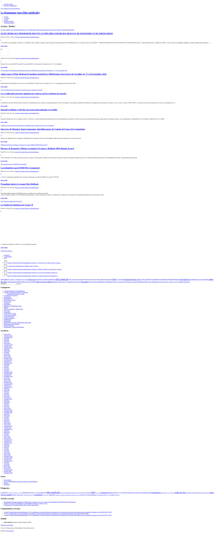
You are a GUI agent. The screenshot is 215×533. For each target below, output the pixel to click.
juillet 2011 (7, 445)
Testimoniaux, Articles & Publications (14, 327)
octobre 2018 (7, 346)
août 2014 (6, 400)
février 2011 (7, 453)
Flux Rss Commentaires (10, 5)
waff (184, 282)
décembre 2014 (8, 399)
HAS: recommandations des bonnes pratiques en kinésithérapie (20, 481)
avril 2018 (6, 354)
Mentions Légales (8, 21)
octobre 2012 (7, 427)
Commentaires (8, 256)
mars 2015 (7, 396)
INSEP (148, 279)
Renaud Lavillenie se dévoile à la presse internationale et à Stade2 (29, 110)
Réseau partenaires (9, 325)
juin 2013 (6, 417)
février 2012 (7, 436)
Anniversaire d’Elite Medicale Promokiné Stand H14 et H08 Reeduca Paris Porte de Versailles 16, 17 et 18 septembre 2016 (53, 74)
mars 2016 (7, 378)
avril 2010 (6, 464)
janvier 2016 (7, 381)
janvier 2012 (7, 438)
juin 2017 (6, 366)
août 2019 (6, 338)
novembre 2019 (8, 335)
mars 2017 (7, 370)
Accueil (6, 17)
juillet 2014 (7, 402)
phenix (55, 282)
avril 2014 (6, 406)
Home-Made (10, 531)
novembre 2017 (8, 360)
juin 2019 (6, 340)
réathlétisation (108, 282)
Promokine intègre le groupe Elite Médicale (20, 184)
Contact (6, 20)
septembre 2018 (8, 348)
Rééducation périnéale (132, 282)
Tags (5, 258)
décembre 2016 (8, 372)
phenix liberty (62, 282)
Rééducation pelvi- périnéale (11, 324)
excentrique (120, 279)
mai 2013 (6, 418)
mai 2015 (6, 393)
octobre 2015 (7, 385)
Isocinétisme (163, 279)
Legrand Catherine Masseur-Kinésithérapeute (27, 37)
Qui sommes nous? (9, 316)
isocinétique (155, 279)
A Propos (6, 18)
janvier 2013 (7, 424)
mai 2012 (6, 435)
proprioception (93, 282)
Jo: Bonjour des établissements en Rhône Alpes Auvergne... (23, 266)
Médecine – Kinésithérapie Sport (12, 306)
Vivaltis (180, 282)
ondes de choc (180, 492)
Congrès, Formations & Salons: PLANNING (16, 292)
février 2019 (7, 343)
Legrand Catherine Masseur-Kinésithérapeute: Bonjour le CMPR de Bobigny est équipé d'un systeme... (34, 269)
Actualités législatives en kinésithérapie (14, 291)
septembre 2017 (8, 363)
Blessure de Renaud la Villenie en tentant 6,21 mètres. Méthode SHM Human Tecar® (37, 148)
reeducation (101, 282)
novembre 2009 (8, 470)
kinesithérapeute (174, 279)
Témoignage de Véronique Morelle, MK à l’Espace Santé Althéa (21, 505)
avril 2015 (6, 394)
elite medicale (62, 279)
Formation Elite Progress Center (15, 294)
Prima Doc (78, 282)
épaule (188, 282)
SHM (145, 282)
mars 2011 (6, 452)
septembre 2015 (8, 387)
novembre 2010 (8, 458)
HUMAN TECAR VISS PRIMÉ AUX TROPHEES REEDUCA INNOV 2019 (25, 503)
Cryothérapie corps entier (21, 279)
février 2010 (7, 467)
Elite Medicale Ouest (90, 279)
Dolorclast (32, 279)
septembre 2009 (8, 473)
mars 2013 (7, 421)
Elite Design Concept (9, 300)
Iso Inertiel (7, 303)
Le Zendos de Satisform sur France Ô (17, 205)
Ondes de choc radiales (44, 282)
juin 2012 (6, 433)
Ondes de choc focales (28, 282)
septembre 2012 (8, 429)
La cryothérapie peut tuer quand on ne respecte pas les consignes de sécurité (33, 93)
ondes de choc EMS (13, 282)
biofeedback (5, 279)
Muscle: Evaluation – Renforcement (13, 309)
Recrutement (7, 321)
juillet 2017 (7, 364)
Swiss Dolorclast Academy (166, 282)
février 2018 (7, 355)
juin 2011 (6, 447)
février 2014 (7, 408)
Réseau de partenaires (119, 282)
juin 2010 (6, 462)
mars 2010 (7, 465)
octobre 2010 (7, 459)
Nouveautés (7, 312)
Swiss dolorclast (153, 282)
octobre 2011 (7, 441)
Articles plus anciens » (7, 251)
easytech (38, 279)
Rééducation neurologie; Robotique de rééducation (17, 322)
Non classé (7, 310)
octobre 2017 (7, 361)
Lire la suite (4, 46)
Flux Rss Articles (8, 4)
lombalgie (205, 279)
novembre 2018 (8, 345)
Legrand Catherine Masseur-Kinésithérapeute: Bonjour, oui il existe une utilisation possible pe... (32, 272)
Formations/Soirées (9, 23)
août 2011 (6, 444)
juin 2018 (6, 352)
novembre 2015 (8, 384)
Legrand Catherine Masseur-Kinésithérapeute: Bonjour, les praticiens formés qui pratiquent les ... (32, 276)
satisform (141, 282)
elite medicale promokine (104, 279)
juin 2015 (6, 391)
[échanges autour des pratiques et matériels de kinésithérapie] (10, 8)
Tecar (175, 282)
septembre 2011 (8, 442)
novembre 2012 (8, 426)
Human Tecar (136, 279)
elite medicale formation (76, 279)
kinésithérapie (185, 279)
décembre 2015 (8, 382)
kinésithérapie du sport (197, 279)
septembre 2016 (8, 376)
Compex (11, 279)
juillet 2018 (7, 351)
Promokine (85, 282)
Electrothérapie (50, 279)
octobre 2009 (7, 471)
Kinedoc (6, 483)
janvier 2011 (7, 455)
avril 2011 (6, 450)
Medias (6, 307)
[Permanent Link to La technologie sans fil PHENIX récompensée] (14, 164)
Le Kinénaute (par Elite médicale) (20, 12)
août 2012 (6, 430)
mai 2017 (6, 367)
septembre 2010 (8, 461)
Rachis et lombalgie (9, 318)
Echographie (7, 297)
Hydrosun (143, 279)
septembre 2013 (8, 412)
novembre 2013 (8, 411)
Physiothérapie (70, 282)
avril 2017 (6, 369)
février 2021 (7, 334)
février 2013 (7, 423)
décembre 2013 (8, 409)
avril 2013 (6, 420)
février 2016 (7, 379)
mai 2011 (6, 449)
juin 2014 (6, 403)
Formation (127, 279)
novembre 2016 (8, 373)
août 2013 (6, 414)
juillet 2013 (7, 415)
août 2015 (6, 388)
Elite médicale (8, 480)
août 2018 (6, 349)
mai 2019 (6, 341)
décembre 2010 (8, 456)
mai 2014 (6, 405)
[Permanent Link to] (4, 55)
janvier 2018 (7, 357)
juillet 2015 (7, 390)
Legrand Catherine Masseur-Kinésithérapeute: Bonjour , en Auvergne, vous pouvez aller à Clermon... (34, 263)
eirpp (43, 279)
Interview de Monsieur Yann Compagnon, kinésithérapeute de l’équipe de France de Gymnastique (43, 129)
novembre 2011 (8, 439)
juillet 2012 (7, 432)
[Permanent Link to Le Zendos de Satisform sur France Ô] (11, 201)
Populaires (7, 255)
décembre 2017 (8, 358)
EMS (114, 279)
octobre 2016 (7, 375)
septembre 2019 (8, 337)
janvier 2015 (7, 397)
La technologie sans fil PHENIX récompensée (20, 168)
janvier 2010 (7, 468)
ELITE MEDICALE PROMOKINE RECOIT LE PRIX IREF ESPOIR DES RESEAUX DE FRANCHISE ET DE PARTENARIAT (57, 33)
